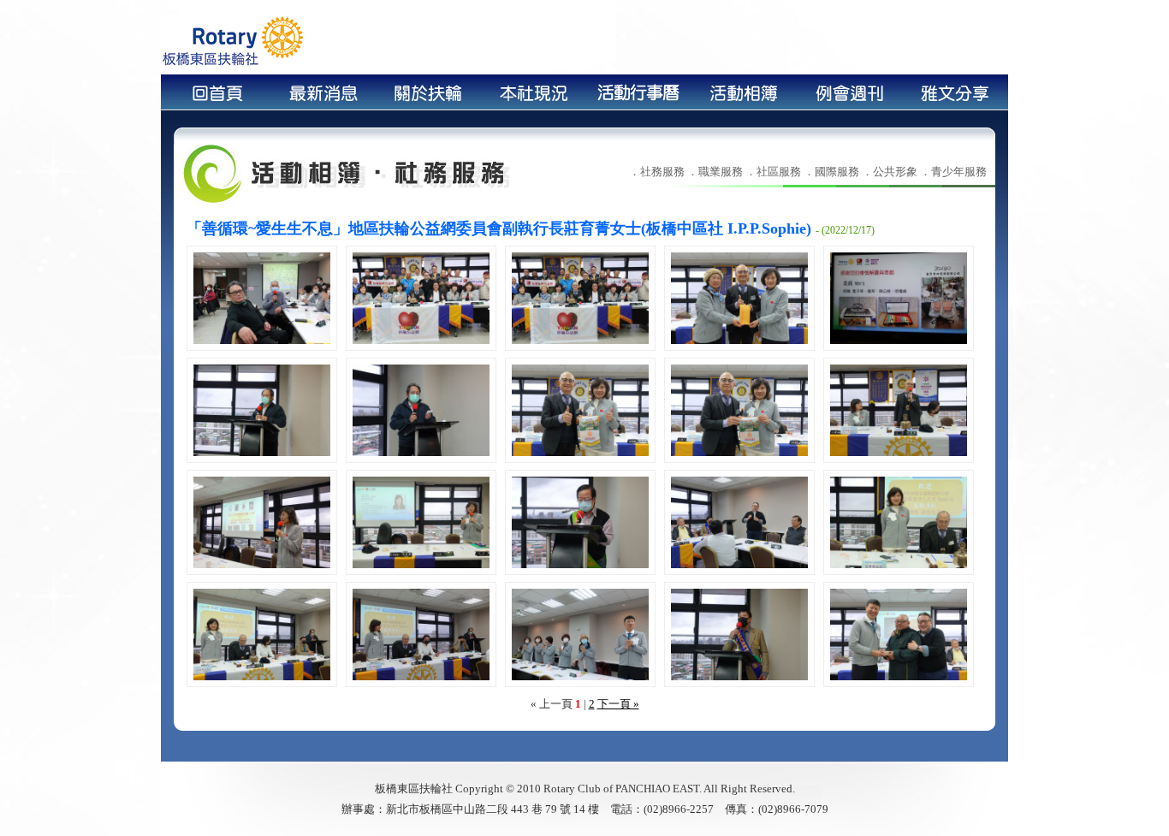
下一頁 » (618, 703)
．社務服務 (657, 171)
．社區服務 (773, 171)
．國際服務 (831, 171)
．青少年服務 (953, 171)
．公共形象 (889, 171)
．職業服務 (715, 171)
